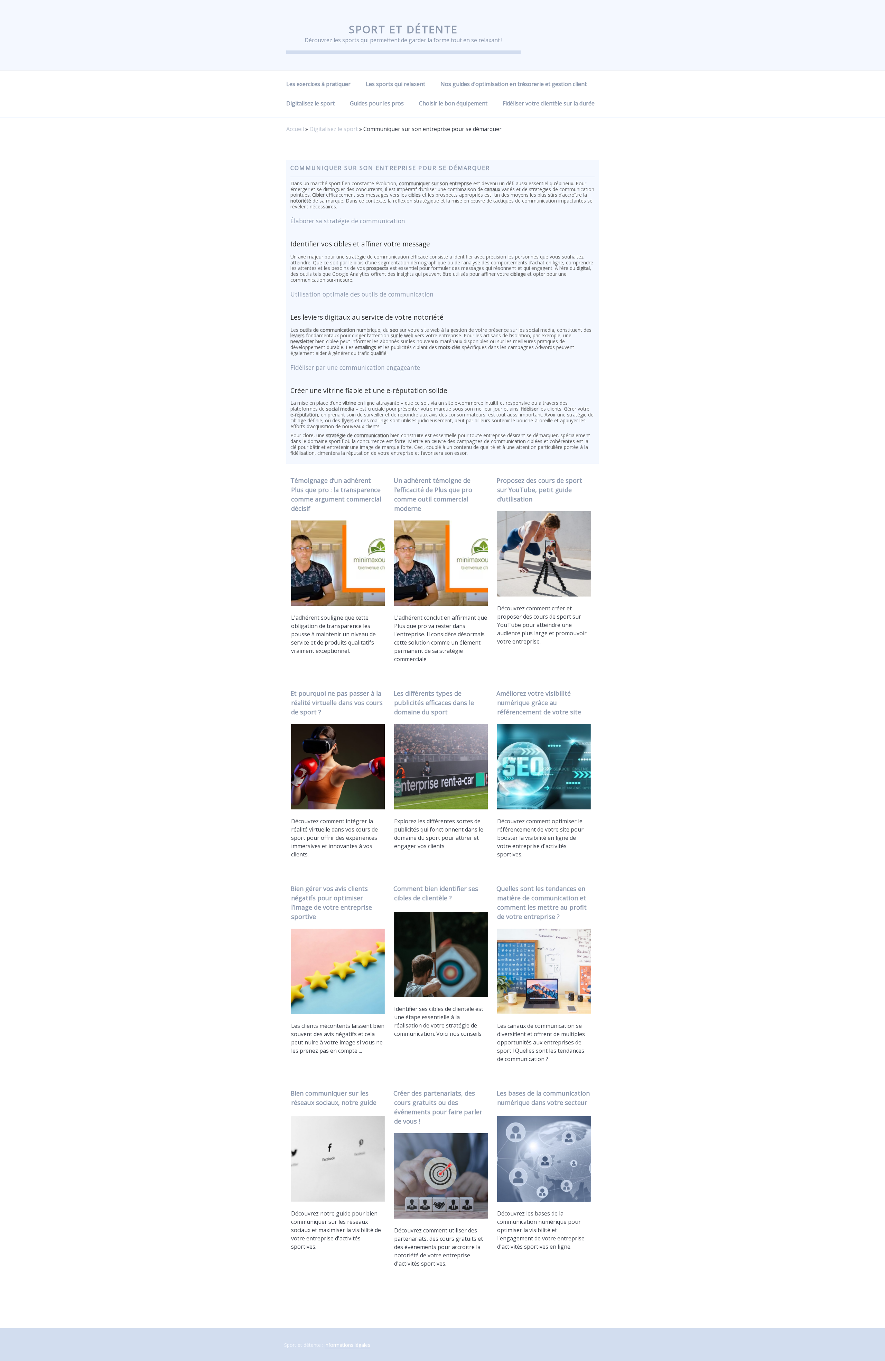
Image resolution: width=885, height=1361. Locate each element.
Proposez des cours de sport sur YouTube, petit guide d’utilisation (539, 489)
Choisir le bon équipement (453, 103)
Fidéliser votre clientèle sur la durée (549, 103)
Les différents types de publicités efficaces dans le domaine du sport (433, 702)
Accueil (295, 129)
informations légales (347, 1345)
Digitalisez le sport (310, 103)
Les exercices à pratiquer (318, 84)
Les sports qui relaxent (395, 84)
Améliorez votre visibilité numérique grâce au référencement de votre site (538, 702)
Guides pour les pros (377, 103)
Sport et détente (403, 29)
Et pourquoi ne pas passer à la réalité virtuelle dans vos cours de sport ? (336, 702)
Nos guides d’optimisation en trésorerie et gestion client (513, 84)
